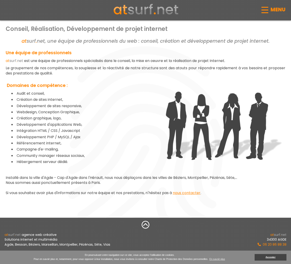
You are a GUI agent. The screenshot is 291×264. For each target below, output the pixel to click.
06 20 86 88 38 (274, 244)
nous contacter (187, 192)
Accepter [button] (271, 257)
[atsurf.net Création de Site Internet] (145, 9)
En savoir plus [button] (217, 259)
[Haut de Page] (145, 224)
